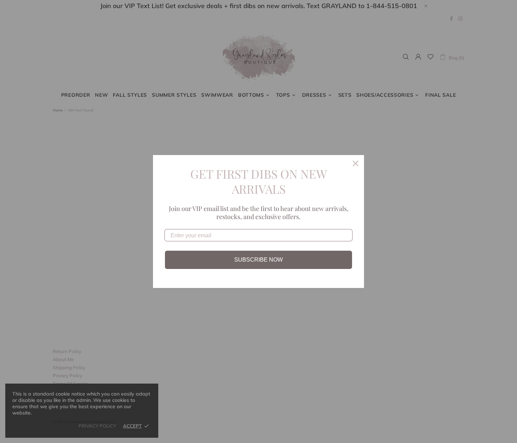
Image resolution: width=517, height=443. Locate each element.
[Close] (355, 163)
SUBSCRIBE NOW (258, 260)
